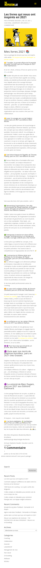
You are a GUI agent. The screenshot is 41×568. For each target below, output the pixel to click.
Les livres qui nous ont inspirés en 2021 (16, 479)
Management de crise (11, 550)
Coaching (7, 23)
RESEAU (6, 561)
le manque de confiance (25, 338)
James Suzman (11, 64)
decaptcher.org (8, 507)
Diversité (7, 544)
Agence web (8, 512)
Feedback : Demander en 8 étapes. (26, 512)
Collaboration (8, 541)
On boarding (8, 556)
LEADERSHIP (16, 23)
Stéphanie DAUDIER (14, 21)
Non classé (7, 553)
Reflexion (24, 23)
